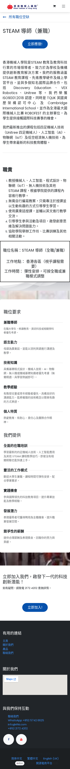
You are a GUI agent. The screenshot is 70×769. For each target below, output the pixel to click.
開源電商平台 (44, 763)
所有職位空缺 (18, 17)
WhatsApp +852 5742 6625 (26, 720)
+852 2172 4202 (18, 728)
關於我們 (8, 645)
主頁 (5, 641)
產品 (5, 649)
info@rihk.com (17, 724)
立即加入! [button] (35, 607)
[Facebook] (8, 739)
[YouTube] (21, 739)
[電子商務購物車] (54, 6)
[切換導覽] (63, 6)
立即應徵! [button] (35, 44)
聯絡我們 (8, 653)
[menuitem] (16, 758)
